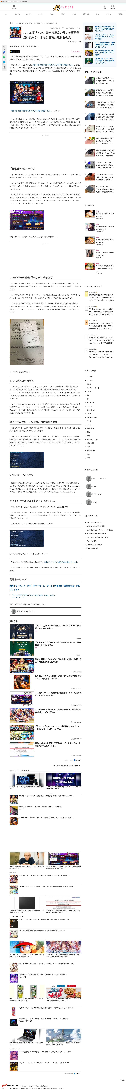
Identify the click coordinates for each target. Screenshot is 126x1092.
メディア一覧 (5, 1088)
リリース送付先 (90, 541)
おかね (89, 384)
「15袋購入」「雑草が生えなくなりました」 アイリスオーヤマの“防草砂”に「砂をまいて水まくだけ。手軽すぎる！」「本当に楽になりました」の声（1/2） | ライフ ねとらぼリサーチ (101, 357)
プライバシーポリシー (36, 1088)
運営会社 (49, 1088)
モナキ (95, 502)
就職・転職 (90, 443)
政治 (88, 447)
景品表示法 (69, 586)
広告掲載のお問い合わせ (93, 544)
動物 (97, 14)
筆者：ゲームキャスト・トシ (26, 611)
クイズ (40, 14)
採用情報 (55, 1088)
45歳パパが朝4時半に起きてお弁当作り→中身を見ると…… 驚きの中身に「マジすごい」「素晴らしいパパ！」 (105, 143)
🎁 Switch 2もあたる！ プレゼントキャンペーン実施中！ (14, 1)
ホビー (89, 413)
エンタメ (28, 14)
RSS (44, 1088)
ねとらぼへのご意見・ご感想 (94, 526)
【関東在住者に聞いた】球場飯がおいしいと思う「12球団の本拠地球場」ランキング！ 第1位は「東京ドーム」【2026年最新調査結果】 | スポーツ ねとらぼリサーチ (101, 300)
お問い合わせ (26, 1088)
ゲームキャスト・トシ (75, 42)
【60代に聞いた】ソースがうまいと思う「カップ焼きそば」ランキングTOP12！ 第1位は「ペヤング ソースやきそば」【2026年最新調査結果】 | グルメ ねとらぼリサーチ (102, 328)
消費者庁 (58, 586)
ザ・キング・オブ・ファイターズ (30, 586)
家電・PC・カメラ (92, 439)
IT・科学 (89, 377)
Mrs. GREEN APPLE (99, 478)
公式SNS (12, 1088)
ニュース (17, 14)
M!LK (94, 486)
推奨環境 (61, 1088)
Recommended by (69, 760)
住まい (74, 14)
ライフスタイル (92, 417)
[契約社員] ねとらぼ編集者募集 (95, 533)
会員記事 (120, 14)
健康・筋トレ (91, 428)
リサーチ (108, 14)
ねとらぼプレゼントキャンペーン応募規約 (99, 530)
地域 (63, 14)
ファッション (91, 410)
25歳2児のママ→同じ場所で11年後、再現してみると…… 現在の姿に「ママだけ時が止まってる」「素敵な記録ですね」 (106, 95)
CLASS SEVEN (97, 494)
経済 (88, 454)
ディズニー (90, 402)
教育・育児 (86, 14)
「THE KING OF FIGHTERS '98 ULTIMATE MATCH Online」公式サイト (34, 595)
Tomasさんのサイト (18, 597)
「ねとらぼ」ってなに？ (93, 522)
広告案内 (18, 1088)
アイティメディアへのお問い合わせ (97, 537)
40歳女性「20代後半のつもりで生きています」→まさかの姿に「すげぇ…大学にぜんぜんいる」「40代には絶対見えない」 (105, 83)
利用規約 (122, 1080)
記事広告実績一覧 (91, 548)
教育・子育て (91, 450)
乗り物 (89, 421)
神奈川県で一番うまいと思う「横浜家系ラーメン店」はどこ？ (105, 268)
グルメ (51, 14)
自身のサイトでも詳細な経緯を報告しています (60, 562)
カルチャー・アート (93, 388)
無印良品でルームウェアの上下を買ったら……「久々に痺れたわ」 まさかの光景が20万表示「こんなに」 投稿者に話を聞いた (105, 131)
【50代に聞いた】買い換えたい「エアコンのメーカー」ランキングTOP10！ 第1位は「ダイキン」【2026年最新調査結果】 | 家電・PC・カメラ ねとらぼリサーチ (101, 343)
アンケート (89, 205)
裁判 (12, 586)
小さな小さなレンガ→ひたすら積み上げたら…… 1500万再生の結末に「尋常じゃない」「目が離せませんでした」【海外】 (105, 180)
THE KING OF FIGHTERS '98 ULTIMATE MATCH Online (53, 65)
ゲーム (50, 586)
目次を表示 (76, 51)
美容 (88, 458)
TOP (5, 14)
